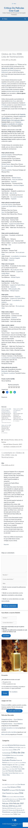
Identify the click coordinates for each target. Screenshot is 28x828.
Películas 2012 (19, 808)
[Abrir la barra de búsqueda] (25, 19)
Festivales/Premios (9, 439)
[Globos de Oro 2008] (7, 429)
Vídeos (4, 775)
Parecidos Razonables (15, 771)
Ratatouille (4, 371)
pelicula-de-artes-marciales (8, 732)
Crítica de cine (17, 752)
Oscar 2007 (15, 769)
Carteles (21, 747)
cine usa (7, 796)
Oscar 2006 (9, 769)
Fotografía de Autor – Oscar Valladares (12, 719)
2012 (3, 784)
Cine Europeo (20, 790)
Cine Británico (12, 787)
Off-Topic (20, 767)
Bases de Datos (5, 747)
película (10, 799)
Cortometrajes (6, 753)
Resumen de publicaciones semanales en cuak (14, 630)
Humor (4, 764)
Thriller (15, 814)
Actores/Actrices (13, 745)
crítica (14, 796)
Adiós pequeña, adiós (14, 289)
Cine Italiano (15, 793)
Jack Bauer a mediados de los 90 (12, 446)
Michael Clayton (6, 120)
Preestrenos (6, 812)
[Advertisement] (14, 36)
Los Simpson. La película (8, 373)
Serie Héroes (21, 812)
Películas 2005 (15, 801)
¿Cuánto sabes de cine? (14, 711)
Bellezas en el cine (14, 747)
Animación (22, 745)
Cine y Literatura (9, 749)
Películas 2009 (16, 806)
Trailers (22, 773)
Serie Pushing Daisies (6, 814)
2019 (3, 745)
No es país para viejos (17, 120)
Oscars (5, 76)
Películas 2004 (6, 801)
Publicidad (10, 773)
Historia (24, 762)
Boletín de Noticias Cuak (9, 631)
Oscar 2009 (5, 771)
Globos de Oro (19, 439)
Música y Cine (9, 767)
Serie (20, 773)
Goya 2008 (15, 762)
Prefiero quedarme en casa (9, 684)
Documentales (20, 755)
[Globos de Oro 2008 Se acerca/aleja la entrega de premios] (7, 415)
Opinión (4, 769)
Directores (13, 755)
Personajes (5, 773)
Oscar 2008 (21, 769)
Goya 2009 (20, 762)
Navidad (3, 799)
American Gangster (19, 185)
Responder (6, 544)
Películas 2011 (13, 808)
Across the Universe (7, 204)
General (22, 796)
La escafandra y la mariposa (15, 124)
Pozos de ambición (6, 170)
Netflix (7, 799)
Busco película (5, 734)
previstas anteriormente (12, 91)
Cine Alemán (21, 784)
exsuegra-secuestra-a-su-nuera (9, 728)
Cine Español (12, 790)
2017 (13, 784)
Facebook (14, 825)
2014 (11, 784)
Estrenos (10, 758)
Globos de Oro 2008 (7, 68)
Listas (22, 764)
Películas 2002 (15, 799)
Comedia (11, 796)
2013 (6, 784)
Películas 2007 (18, 803)
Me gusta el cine (7, 682)
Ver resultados (13, 691)
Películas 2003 (22, 799)
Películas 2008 (7, 806)
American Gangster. (6, 154)
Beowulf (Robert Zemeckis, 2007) (13, 444)
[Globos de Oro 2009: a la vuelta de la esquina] (19, 415)
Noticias (3, 442)
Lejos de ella (13, 193)
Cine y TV (16, 750)
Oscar (6, 87)
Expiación (22, 114)
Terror (11, 814)
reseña (11, 812)
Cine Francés (6, 793)
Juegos (19, 764)
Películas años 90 (20, 810)
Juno (8, 126)
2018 (16, 784)
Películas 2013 (5, 810)
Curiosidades (6, 755)
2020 (6, 745)
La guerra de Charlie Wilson (9, 206)
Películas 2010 (6, 808)
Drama (18, 796)
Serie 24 (16, 812)
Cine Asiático (4, 787)
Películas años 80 (12, 810)
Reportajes (15, 773)
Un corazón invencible (16, 197)
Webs (8, 775)
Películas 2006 (7, 803)
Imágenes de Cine (12, 764)
